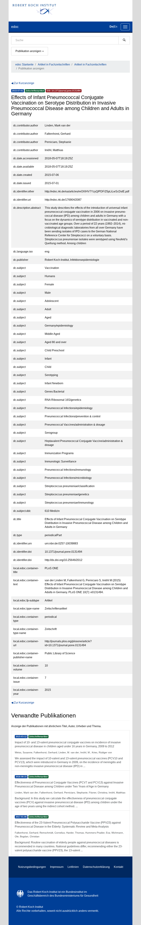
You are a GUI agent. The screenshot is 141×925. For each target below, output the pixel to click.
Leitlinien (73, 866)
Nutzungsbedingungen (32, 866)
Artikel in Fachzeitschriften (54, 64)
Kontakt (118, 866)
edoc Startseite (24, 64)
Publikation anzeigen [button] (28, 51)
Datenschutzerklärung (96, 866)
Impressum (56, 866)
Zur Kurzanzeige (24, 83)
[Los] (124, 40)
